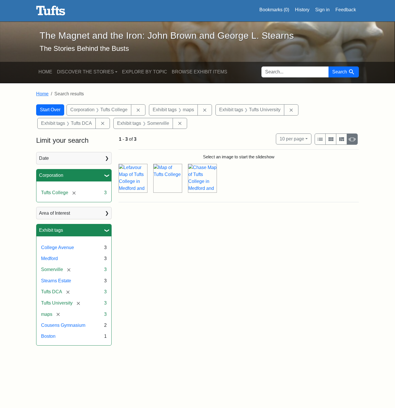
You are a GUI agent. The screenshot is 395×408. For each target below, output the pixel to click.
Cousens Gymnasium (63, 325)
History (302, 9)
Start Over (50, 109)
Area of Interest (54, 213)
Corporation (51, 175)
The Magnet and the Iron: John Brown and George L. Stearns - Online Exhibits (50, 10)
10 (292, 138)
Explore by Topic (144, 71)
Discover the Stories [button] (85, 71)
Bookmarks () (274, 9)
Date (44, 158)
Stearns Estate (56, 280)
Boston (48, 336)
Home (45, 71)
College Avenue (57, 247)
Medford (49, 258)
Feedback (345, 9)
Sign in (322, 9)
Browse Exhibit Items (199, 71)
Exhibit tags (51, 230)
